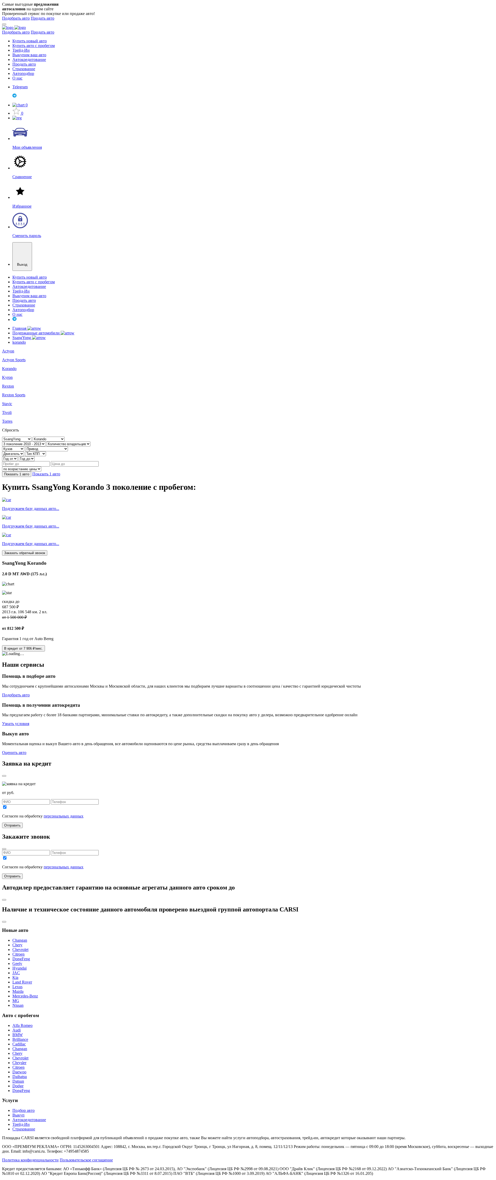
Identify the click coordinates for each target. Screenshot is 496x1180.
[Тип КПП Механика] (35, 453)
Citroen (18, 954)
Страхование (23, 69)
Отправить (12, 825)
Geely (17, 963)
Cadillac (19, 1044)
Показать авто (16, 474)
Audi (16, 1030)
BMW (17, 1035)
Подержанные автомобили (36, 333)
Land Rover (22, 982)
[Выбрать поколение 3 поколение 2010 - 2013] (24, 444)
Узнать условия (15, 723)
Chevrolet (20, 949)
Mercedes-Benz (25, 996)
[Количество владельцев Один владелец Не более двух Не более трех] (68, 444)
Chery (17, 945)
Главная (19, 328)
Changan (19, 940)
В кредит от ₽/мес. (23, 648)
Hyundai (19, 968)
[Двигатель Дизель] (13, 453)
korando (19, 342)
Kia (15, 977)
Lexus (17, 987)
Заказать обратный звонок (24, 553)
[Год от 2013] (10, 458)
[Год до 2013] (27, 458)
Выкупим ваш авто (29, 55)
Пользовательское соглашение (86, 1160)
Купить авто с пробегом (33, 45)
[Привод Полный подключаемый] (46, 448)
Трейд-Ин (21, 50)
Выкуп (18, 1115)
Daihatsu (19, 1076)
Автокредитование (29, 59)
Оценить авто (14, 752)
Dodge (18, 1086)
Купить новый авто (29, 41)
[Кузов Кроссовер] (13, 448)
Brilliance (20, 1039)
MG (15, 1000)
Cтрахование (23, 1129)
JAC (16, 973)
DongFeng (21, 959)
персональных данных (63, 816)
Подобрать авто (16, 18)
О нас (17, 78)
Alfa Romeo (22, 1025)
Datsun (18, 1081)
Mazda (18, 991)
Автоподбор (23, 73)
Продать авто (42, 18)
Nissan (18, 1005)
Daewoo (19, 1072)
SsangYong (22, 337)
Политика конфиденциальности (30, 1160)
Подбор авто (23, 1110)
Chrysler (19, 1062)
